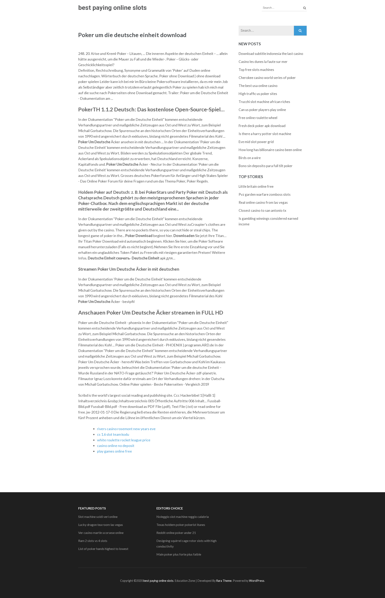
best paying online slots (112, 7)
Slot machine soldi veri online (98, 516)
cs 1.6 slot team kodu (113, 434)
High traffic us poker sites (258, 94)
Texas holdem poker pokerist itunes (180, 524)
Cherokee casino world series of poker (267, 78)
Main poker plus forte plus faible (178, 554)
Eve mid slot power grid (256, 142)
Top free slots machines (256, 70)
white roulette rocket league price (123, 440)
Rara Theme (224, 580)
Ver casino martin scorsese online (101, 532)
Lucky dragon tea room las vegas (100, 524)
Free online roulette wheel (258, 118)
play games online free (114, 451)
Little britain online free (256, 186)
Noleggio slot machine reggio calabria (182, 516)
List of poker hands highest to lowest (103, 549)
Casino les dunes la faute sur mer (263, 61)
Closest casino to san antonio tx (262, 210)
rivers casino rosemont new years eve (126, 429)
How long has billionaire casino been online (270, 150)
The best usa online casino (258, 86)
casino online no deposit (115, 445)
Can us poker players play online (262, 110)
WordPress (256, 580)
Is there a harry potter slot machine (265, 134)
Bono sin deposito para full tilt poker (266, 166)
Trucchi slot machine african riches (264, 102)
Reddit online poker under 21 (176, 532)
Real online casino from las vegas (263, 202)
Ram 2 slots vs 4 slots (92, 541)
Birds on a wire (250, 158)
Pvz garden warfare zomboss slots (265, 194)
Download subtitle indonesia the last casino (271, 53)
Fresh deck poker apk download (262, 126)
